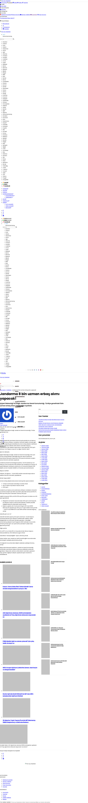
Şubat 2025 (44, 476)
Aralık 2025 (44, 459)
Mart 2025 (44, 475)
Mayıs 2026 (44, 451)
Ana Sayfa (4, 2)
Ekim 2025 (44, 463)
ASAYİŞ (4, 190)
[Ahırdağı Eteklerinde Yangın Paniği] (45, 575)
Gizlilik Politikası (7, 797)
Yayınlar (3, 9)
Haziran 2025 (44, 470)
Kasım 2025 (44, 461)
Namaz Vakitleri (25, 14)
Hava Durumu (16, 14)
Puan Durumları (7, 785)
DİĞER (4, 202)
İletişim (5, 799)
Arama (10, 2)
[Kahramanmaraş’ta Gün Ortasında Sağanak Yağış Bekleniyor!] (45, 657)
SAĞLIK (43, 501)
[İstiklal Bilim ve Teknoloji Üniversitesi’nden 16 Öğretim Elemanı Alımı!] (45, 641)
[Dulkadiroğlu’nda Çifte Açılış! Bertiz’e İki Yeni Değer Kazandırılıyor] (45, 608)
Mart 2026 (44, 454)
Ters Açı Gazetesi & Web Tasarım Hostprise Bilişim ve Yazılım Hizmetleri (31, 802)
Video (20, 2)
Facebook (6, 24)
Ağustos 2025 (45, 466)
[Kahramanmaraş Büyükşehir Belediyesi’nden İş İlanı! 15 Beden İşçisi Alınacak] (45, 591)
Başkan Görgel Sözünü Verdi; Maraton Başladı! (51, 423)
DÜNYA (4, 192)
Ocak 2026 (44, 458)
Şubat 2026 (44, 456)
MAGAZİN (8, 207)
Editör (1, 423)
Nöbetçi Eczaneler (6, 14)
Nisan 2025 (44, 473)
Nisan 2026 (44, 452)
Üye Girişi (3, 6)
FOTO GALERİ (9, 204)
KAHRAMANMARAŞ (8, 194)
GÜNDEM (5, 189)
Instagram (7, 27)
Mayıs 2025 (44, 471)
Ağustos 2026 (45, 445)
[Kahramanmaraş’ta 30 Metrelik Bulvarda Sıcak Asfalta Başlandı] (45, 674)
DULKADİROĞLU (10, 195)
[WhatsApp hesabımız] (42, 370)
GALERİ (7, 218)
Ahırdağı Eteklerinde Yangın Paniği (48, 428)
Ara (39, 409)
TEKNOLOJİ (6, 201)
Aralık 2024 (44, 480)
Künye (4, 796)
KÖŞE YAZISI (44, 495)
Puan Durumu (42, 14)
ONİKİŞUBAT (9, 197)
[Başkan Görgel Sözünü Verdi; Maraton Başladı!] (45, 542)
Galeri (15, 2)
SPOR (4, 199)
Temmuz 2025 (45, 468)
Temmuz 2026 (45, 447)
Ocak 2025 (44, 478)
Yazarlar (25, 2)
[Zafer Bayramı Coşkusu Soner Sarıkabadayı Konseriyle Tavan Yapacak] (45, 558)
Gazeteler (34, 14)
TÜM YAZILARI (3, 425)
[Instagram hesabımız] (3, 214)
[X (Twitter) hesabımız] (3, 25)
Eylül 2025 (44, 464)
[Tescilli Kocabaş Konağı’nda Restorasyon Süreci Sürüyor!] (45, 525)
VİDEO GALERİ (9, 206)
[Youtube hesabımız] (3, 215)
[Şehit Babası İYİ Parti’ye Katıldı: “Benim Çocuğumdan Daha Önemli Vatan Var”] (45, 624)
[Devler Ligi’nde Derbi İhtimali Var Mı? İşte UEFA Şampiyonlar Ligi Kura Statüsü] (20, 682)
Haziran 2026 (44, 449)
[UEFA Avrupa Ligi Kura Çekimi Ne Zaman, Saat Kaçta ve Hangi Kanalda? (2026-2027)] (20, 655)
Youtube (6, 29)
